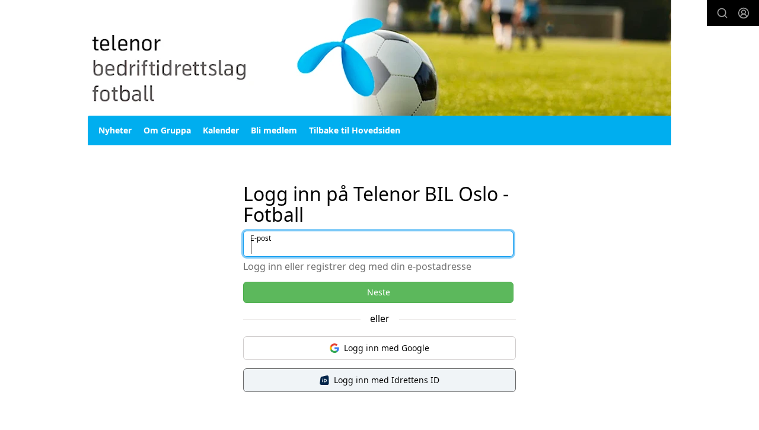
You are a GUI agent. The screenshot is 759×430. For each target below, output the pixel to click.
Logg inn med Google (386, 347)
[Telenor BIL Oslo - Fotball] (379, 58)
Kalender (221, 130)
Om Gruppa (167, 130)
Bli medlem (274, 130)
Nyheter (115, 130)
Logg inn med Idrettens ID (386, 380)
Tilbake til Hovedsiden (354, 130)
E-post (260, 238)
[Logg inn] (743, 13)
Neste (378, 292)
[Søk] (722, 13)
